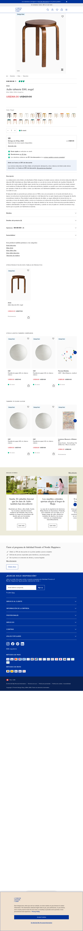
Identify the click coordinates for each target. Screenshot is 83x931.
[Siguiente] (75, 504)
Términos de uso (32, 683)
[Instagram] (8, 643)
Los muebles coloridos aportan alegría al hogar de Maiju (53, 501)
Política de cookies (57, 683)
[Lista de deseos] (57, 9)
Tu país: (8, 593)
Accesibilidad (67, 683)
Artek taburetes (11, 245)
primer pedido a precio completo (54, 157)
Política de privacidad (44, 683)
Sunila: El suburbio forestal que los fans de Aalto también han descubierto (21, 501)
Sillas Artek (9, 248)
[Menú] (66, 9)
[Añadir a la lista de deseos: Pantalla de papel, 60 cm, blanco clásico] (53, 338)
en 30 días (23, 154)
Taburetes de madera (13, 255)
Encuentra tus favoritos (44, 168)
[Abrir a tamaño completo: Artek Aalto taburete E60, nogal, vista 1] (40, 43)
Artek (8, 86)
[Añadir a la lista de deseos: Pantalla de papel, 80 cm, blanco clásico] (28, 338)
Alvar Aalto (9, 92)
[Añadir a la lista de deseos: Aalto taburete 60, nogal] (28, 270)
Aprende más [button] (12, 146)
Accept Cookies (41, 917)
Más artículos (73, 473)
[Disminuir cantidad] (7, 130)
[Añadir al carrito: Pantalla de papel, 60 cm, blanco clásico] (54, 386)
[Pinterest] (17, 643)
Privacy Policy (36, 911)
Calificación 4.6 (46, 1)
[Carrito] (62, 9)
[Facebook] (12, 643)
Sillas (19, 76)
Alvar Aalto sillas (11, 250)
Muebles (12, 76)
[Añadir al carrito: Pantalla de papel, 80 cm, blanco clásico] (29, 386)
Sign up (40, 587)
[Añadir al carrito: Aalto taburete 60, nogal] (29, 317)
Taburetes (25, 76)
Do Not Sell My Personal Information (16, 683)
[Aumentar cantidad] (14, 130)
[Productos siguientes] (75, 352)
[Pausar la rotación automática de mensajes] (66, 1)
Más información (11, 561)
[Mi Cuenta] (52, 9)
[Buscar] (48, 9)
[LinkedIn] (22, 643)
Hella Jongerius (18, 92)
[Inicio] (7, 76)
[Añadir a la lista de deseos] (62, 16)
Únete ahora (12, 567)
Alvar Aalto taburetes (12, 253)
